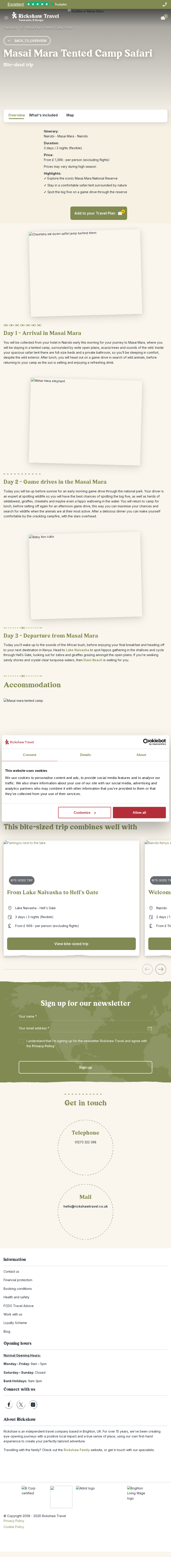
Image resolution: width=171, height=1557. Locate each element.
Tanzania (10, 27)
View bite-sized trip (71, 944)
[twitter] (21, 1404)
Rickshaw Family (77, 1450)
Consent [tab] (29, 755)
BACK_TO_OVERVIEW (31, 41)
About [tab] (141, 755)
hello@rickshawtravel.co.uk (85, 1206)
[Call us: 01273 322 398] (164, 4)
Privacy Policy (43, 1046)
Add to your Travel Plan (99, 213)
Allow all (139, 812)
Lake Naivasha (77, 650)
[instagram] (33, 1404)
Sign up (85, 1067)
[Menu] (6, 18)
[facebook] (9, 1404)
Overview (16, 115)
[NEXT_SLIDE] (160, 969)
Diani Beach (92, 660)
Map (70, 115)
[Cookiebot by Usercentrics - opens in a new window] (146, 742)
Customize (82, 812)
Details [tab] (85, 755)
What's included (43, 115)
